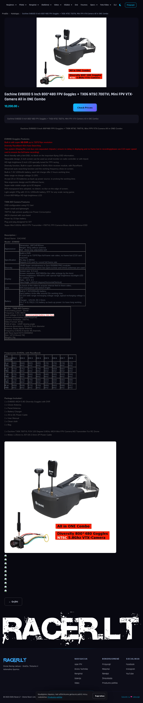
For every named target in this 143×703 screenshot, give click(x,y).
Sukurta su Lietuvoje (130, 697)
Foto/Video (104, 5)
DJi (115, 5)
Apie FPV (78, 664)
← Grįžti (13, 601)
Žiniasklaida (107, 678)
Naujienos (10, 5)
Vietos (56, 5)
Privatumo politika (110, 683)
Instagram (130, 669)
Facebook (130, 664)
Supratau (99, 696)
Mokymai (106, 669)
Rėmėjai (105, 673)
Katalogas (15, 13)
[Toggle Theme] (120, 5)
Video (77, 683)
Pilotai (21, 5)
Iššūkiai (67, 5)
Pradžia (5, 13)
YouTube (130, 673)
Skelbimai (45, 5)
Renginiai (32, 5)
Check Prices (85, 107)
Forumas (84, 5)
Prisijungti (131, 5)
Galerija (78, 678)
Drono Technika (81, 669)
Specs (92, 5)
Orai (76, 5)
